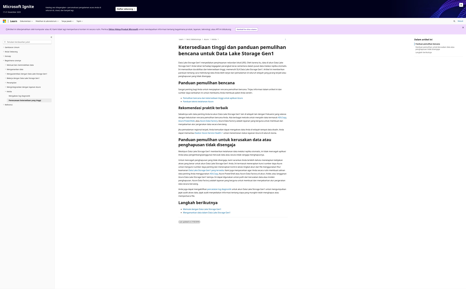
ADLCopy (282, 117)
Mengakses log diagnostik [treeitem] (19, 96)
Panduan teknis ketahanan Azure (198, 101)
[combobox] (27, 42)
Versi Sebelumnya (193, 39)
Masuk (460, 21)
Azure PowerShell (186, 121)
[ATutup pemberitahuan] (461, 5)
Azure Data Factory (208, 121)
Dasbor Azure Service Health (208, 133)
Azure (206, 39)
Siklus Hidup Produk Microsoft (123, 29)
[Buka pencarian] (454, 21)
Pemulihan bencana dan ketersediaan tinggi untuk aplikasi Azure (213, 98)
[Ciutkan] (51, 37)
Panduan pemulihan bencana (428, 44)
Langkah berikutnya (424, 52)
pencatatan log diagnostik (219, 189)
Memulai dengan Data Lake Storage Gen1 (202, 209)
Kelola (214, 39)
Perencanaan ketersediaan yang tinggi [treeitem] (25, 100)
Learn (181, 39)
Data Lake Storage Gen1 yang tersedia (206, 170)
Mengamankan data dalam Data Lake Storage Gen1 (206, 212)
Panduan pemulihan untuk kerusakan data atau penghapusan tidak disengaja (435, 48)
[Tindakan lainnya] (285, 39)
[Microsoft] (4, 21)
